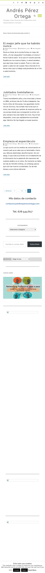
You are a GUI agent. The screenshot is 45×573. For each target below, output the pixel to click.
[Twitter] (22, 2)
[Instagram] (39, 2)
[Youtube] (34, 2)
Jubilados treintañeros (18, 92)
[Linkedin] (43, 2)
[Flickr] (26, 2)
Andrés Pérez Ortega (22, 13)
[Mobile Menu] (40, 15)
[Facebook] (18, 2)
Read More (32, 570)
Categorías (22, 225)
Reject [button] (24, 570)
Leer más (6, 76)
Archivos (7, 259)
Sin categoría (36, 48)
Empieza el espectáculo (19, 141)
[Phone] (14, 2)
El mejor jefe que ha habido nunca (21, 45)
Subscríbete (34, 244)
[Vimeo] (30, 2)
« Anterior (8, 191)
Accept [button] (16, 570)
